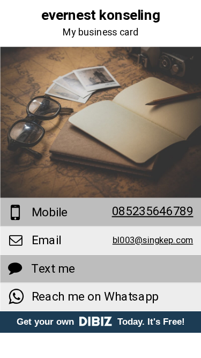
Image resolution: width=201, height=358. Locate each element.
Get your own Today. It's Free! (101, 322)
